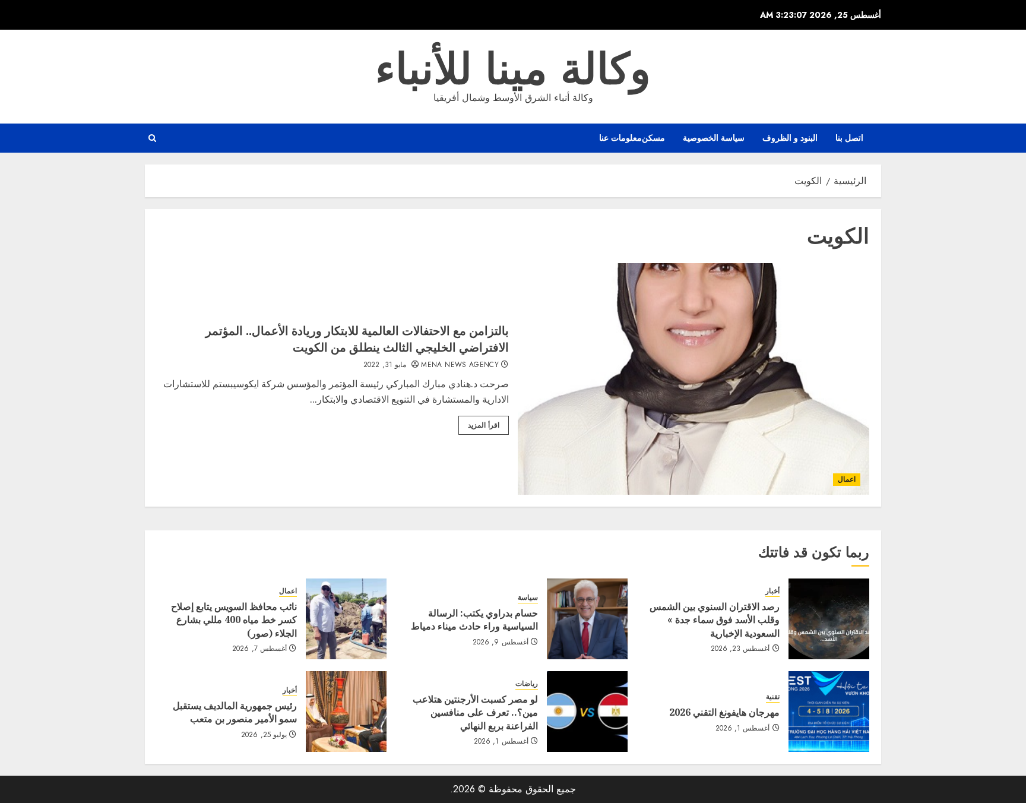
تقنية (773, 697)
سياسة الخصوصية (714, 138)
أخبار (772, 591)
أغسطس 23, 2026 (740, 649)
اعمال (847, 479)
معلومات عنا (620, 138)
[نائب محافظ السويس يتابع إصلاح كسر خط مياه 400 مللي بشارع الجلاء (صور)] (346, 618)
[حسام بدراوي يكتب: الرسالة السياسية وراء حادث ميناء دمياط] (587, 618)
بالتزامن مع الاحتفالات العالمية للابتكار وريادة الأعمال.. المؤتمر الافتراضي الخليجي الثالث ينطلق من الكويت (357, 339)
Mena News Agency (460, 365)
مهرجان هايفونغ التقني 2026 (724, 712)
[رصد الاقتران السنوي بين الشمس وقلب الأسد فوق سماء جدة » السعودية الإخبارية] (828, 618)
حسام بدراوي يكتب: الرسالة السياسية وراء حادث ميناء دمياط (474, 619)
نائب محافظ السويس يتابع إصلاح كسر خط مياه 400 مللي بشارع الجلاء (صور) (234, 620)
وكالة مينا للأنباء (513, 69)
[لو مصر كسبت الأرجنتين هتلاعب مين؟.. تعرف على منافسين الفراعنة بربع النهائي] (587, 711)
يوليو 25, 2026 (264, 735)
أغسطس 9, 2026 (500, 642)
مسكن (653, 138)
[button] (152, 138)
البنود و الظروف (790, 138)
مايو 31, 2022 (384, 365)
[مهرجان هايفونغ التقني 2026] (828, 711)
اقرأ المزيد (483, 425)
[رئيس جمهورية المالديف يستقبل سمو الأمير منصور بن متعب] (346, 711)
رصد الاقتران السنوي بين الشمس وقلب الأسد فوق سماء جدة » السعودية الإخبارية (715, 620)
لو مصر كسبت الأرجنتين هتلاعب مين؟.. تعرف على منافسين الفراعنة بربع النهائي (475, 712)
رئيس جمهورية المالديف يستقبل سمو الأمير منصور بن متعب (235, 712)
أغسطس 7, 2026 (259, 649)
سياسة (528, 598)
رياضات (526, 684)
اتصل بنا (849, 138)
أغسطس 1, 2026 (742, 729)
